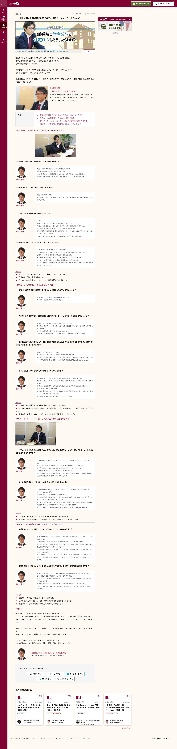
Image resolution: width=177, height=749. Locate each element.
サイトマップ (71, 738)
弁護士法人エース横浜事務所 (55, 653)
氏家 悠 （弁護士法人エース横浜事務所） (64, 89)
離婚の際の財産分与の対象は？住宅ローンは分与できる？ (61, 115)
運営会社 (52, 738)
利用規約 (25, 738)
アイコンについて (84, 738)
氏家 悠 (36, 653)
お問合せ (61, 738)
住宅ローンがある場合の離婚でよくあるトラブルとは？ (60, 124)
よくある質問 (15, 738)
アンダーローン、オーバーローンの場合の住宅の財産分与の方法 (63, 121)
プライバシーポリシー (39, 738)
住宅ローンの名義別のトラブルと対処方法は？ (57, 118)
